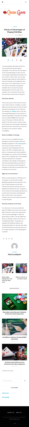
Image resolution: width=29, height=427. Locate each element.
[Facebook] (8, 60)
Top (15, 423)
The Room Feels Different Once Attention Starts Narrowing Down (14, 363)
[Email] (20, 60)
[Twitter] (12, 60)
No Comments (19, 35)
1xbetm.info (5, 393)
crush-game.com (14, 419)
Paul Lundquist (14, 254)
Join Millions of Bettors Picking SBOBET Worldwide (14, 338)
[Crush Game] (14, 12)
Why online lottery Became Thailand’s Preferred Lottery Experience (14, 313)
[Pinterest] (16, 60)
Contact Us (10, 412)
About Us (19, 412)
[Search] (25, 2)
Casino (15, 26)
